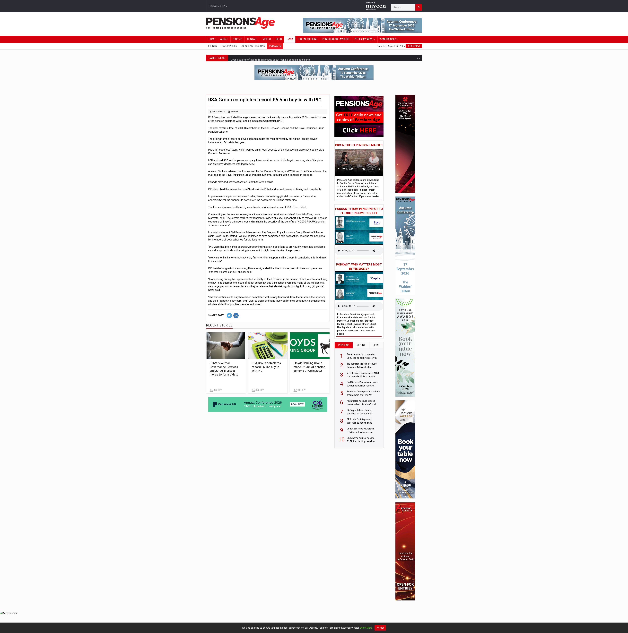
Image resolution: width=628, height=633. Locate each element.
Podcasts (275, 46)
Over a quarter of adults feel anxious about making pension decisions (270, 55)
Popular (343, 345)
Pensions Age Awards (336, 39)
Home (212, 39)
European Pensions (253, 46)
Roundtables (229, 46)
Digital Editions (307, 39)
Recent (361, 345)
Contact (252, 39)
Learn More (366, 627)
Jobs (290, 39)
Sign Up (237, 39)
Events (212, 46)
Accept (380, 627)
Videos (267, 39)
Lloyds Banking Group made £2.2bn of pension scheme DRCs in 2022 (309, 366)
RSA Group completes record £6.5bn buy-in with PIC (266, 366)
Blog (279, 39)
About (224, 39)
